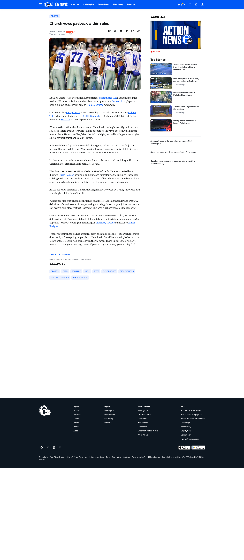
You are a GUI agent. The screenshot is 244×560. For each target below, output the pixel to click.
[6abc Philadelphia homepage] (56, 4)
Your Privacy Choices (57, 457)
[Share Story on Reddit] (121, 31)
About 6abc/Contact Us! (191, 410)
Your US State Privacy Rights (94, 457)
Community (185, 435)
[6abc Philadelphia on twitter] (47, 447)
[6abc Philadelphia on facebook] (41, 447)
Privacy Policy (43, 457)
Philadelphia (88, 4)
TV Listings (185, 423)
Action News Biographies (191, 415)
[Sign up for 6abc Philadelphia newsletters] (60, 447)
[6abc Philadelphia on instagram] (53, 447)
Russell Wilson (66, 174)
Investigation (143, 410)
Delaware (131, 4)
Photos (76, 427)
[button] (40, 4)
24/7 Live (75, 4)
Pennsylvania (103, 4)
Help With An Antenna (190, 439)
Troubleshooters (144, 415)
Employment (186, 431)
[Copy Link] (138, 31)
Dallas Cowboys (95, 104)
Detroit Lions (118, 101)
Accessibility (186, 427)
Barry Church (73, 112)
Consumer (142, 419)
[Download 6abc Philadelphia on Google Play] (198, 448)
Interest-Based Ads (123, 457)
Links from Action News (148, 431)
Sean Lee (65, 119)
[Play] (175, 35)
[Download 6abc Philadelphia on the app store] (184, 448)
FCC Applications (154, 457)
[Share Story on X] (115, 31)
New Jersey (118, 4)
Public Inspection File (139, 457)
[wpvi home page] (45, 410)
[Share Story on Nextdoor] (127, 31)
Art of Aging (143, 435)
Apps (75, 431)
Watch (76, 423)
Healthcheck (143, 423)
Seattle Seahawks (91, 116)
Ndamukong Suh (108, 97)
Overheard (142, 427)
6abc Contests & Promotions (193, 419)
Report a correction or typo (59, 254)
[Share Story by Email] (133, 31)
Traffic (76, 419)
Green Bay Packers (105, 222)
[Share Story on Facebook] (109, 31)
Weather (77, 415)
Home (76, 410)
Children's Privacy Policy (75, 457)
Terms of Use (110, 457)
